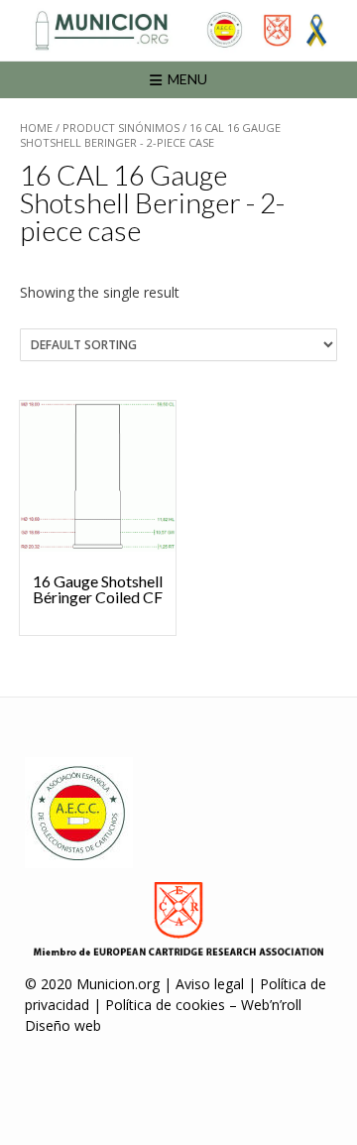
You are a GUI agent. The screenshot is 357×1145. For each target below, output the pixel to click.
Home (36, 127)
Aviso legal (210, 983)
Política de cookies (165, 1004)
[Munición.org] (178, 30)
